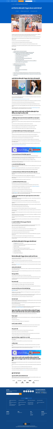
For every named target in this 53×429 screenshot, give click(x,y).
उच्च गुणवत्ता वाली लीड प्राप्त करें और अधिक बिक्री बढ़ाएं (21, 69)
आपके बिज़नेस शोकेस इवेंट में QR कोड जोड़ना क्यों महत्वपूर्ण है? (20, 51)
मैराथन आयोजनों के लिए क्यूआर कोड (35, 107)
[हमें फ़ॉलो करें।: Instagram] (28, 391)
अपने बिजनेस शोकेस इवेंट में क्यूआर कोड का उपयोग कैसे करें (21, 4)
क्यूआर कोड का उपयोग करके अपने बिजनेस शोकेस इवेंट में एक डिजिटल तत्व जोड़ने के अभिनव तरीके (24, 52)
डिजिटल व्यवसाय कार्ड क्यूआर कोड (31, 400)
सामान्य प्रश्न (7, 412)
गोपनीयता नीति (42, 414)
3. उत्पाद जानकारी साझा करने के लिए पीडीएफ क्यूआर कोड (21, 55)
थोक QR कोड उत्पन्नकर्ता (39, 400)
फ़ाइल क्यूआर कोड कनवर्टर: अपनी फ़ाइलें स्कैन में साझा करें (20, 144)
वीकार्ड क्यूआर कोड (16, 192)
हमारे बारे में (31, 412)
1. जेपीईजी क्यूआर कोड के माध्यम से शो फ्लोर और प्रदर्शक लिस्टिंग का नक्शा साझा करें (24, 53)
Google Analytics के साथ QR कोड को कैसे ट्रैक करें (12, 405)
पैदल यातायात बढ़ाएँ (17, 68)
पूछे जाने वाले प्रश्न (15, 75)
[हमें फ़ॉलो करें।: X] (33, 391)
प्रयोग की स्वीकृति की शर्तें (44, 413)
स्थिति (31, 413)
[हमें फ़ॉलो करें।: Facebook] (31, 391)
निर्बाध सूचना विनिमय (17, 67)
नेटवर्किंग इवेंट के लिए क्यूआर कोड (35, 186)
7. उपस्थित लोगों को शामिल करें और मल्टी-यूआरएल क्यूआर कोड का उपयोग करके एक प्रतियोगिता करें (25, 60)
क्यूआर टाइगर (16, 243)
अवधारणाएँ (42, 411)
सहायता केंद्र (7, 414)
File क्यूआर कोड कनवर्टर (30, 404)
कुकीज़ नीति (42, 415)
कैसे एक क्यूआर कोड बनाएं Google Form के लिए (30, 403)
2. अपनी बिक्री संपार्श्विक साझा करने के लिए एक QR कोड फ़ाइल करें (22, 54)
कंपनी (31, 411)
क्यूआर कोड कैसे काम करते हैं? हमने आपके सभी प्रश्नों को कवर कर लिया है (21, 99)
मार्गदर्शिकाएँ (7, 411)
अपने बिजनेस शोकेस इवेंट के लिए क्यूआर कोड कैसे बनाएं (19, 63)
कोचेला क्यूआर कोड (18, 264)
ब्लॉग (13, 4)
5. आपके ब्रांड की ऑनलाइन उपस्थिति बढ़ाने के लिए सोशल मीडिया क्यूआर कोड (23, 58)
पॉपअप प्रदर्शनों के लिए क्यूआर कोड (20, 307)
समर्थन (18, 411)
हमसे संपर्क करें (7, 413)
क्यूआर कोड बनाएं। (21, 1)
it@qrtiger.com (20, 412)
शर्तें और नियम (42, 412)
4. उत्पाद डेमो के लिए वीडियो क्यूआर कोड (19, 57)
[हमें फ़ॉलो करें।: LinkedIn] (24, 391)
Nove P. (18, 11)
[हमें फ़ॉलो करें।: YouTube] (26, 391)
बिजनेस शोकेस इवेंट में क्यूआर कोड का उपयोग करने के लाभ (20, 65)
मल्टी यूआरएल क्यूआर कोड (21, 400)
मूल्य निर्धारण (31, 415)
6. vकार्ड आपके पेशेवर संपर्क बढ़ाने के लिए (19, 59)
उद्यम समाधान (31, 414)
